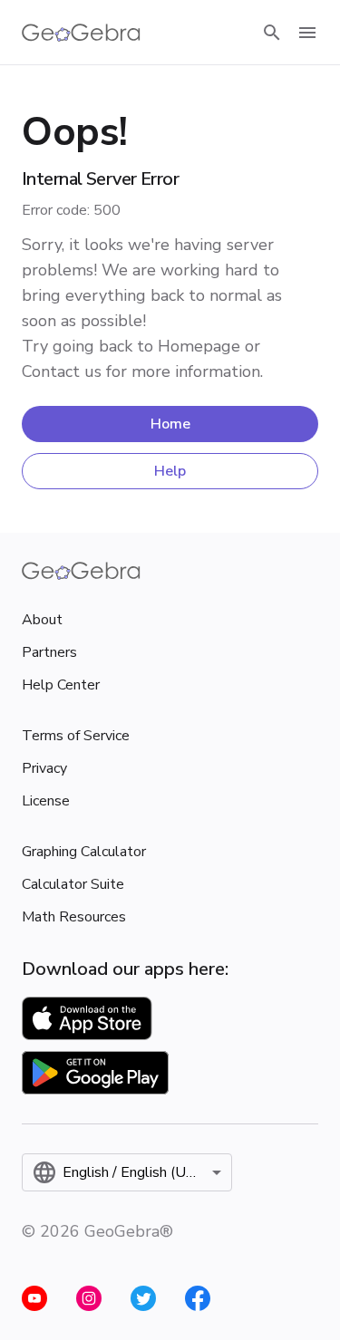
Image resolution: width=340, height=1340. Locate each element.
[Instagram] (89, 1298)
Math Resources (74, 917)
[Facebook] (197, 1298)
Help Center (61, 685)
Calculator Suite (73, 884)
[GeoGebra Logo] (81, 33)
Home (170, 424)
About (42, 620)
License (46, 801)
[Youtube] (34, 1298)
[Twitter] (143, 1298)
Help (170, 471)
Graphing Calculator (84, 852)
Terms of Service (76, 736)
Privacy (44, 768)
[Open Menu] (307, 32)
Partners (49, 652)
